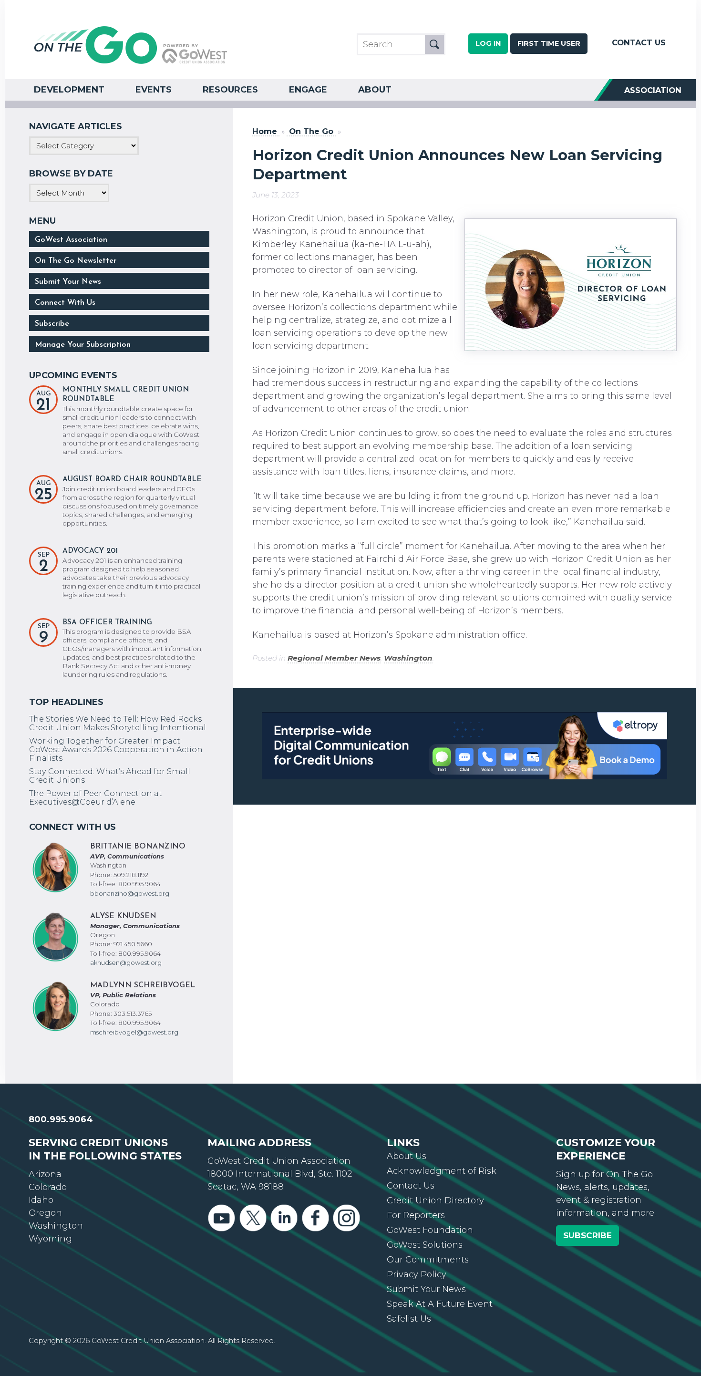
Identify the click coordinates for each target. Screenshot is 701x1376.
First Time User (548, 43)
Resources (230, 89)
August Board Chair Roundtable (132, 479)
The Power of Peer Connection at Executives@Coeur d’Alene (95, 797)
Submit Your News (68, 282)
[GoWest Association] (130, 63)
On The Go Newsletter (75, 261)
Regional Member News (334, 657)
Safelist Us (409, 1319)
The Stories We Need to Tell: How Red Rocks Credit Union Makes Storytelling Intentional (117, 723)
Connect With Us (65, 303)
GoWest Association (71, 240)
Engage (308, 89)
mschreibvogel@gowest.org (134, 1032)
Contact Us (639, 42)
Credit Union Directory (435, 1200)
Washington (408, 657)
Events (153, 89)
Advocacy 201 (90, 551)
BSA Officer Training (107, 622)
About (375, 89)
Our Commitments (428, 1259)
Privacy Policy (416, 1274)
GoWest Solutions (425, 1245)
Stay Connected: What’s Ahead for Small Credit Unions (109, 775)
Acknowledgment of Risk (441, 1171)
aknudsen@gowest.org (126, 962)
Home (264, 131)
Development (69, 89)
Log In (488, 43)
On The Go (311, 131)
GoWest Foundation (430, 1230)
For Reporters (416, 1215)
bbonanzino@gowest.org (129, 893)
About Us (406, 1156)
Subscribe (52, 324)
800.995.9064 (61, 1119)
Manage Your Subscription (83, 345)
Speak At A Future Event (440, 1304)
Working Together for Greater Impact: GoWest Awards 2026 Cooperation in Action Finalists (116, 749)
